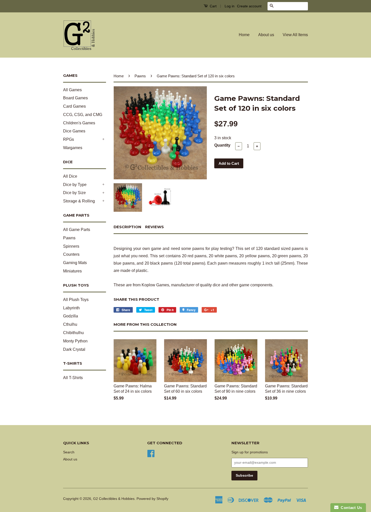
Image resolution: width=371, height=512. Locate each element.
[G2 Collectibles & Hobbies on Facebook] (151, 453)
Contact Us (350, 507)
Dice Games (74, 131)
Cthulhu (70, 324)
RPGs (68, 139)
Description (127, 226)
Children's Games (79, 123)
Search (68, 452)
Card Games (74, 106)
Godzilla (70, 316)
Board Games (75, 98)
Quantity (222, 145)
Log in (229, 6)
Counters (71, 254)
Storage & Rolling (79, 201)
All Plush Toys (76, 299)
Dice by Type (75, 184)
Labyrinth (71, 308)
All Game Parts (76, 229)
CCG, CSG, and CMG (82, 114)
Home (244, 35)
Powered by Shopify (152, 499)
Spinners (71, 246)
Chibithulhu (73, 333)
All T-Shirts (73, 378)
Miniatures (72, 271)
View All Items (295, 35)
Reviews (154, 226)
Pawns (69, 238)
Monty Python (75, 341)
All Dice (70, 176)
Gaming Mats (75, 263)
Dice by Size (74, 193)
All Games (72, 90)
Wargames (72, 148)
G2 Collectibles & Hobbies (114, 499)
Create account (249, 6)
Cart (213, 6)
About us (266, 35)
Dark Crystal (74, 349)
